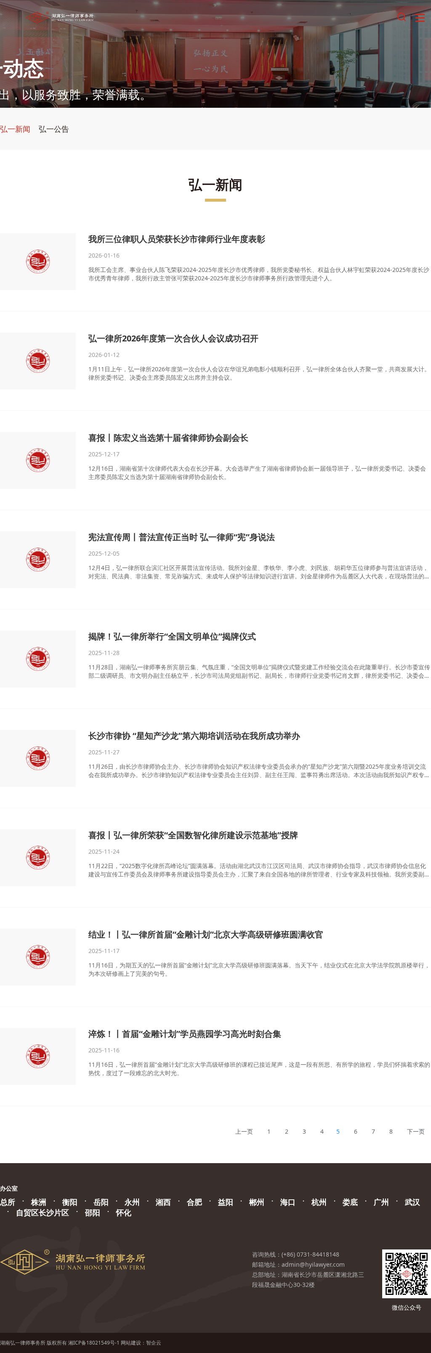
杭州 (319, 1202)
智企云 (153, 1342)
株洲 (38, 1202)
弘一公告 (54, 129)
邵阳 (92, 1212)
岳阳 (101, 1202)
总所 (7, 1202)
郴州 (256, 1202)
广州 (381, 1202)
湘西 (163, 1202)
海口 (287, 1202)
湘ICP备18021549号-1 (94, 1342)
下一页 (416, 1131)
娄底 (350, 1202)
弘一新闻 (15, 129)
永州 (132, 1202)
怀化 (123, 1212)
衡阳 (69, 1202)
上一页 (244, 1131)
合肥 (194, 1202)
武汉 (412, 1202)
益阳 (225, 1202)
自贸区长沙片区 (42, 1212)
